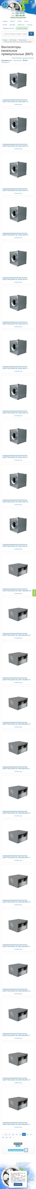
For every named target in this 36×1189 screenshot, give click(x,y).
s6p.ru (18, 1146)
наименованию (17, 60)
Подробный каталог (8, 28)
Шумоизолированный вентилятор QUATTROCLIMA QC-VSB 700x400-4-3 (16, 679)
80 (6, 1134)
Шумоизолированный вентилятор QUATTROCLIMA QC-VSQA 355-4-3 (15, 501)
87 (31, 1134)
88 (3, 1137)
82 (13, 1134)
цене (25, 60)
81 (9, 1134)
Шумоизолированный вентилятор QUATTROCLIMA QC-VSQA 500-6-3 (15, 145)
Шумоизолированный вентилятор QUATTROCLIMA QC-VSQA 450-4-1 (15, 367)
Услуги (26, 21)
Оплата (5, 25)
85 (24, 1134)
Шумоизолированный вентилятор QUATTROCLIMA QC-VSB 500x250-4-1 (16, 1034)
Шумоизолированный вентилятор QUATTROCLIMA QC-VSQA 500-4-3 (15, 189)
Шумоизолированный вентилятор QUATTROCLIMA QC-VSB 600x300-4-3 (16, 812)
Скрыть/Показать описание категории (23, 58)
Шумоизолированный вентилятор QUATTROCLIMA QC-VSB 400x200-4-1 (16, 1123)
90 (10, 1137)
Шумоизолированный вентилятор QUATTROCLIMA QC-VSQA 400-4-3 (15, 412)
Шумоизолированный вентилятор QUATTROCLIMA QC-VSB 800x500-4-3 (16, 634)
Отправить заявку (22, 28)
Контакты (29, 25)
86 (27, 1134)
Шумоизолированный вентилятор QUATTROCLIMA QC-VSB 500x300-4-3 (16, 901)
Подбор (34, 592)
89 (6, 1137)
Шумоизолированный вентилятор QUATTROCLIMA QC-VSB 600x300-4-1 (16, 856)
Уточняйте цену (18, 104)
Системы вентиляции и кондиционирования (23, 1164)
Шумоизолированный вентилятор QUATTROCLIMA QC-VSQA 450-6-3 (15, 234)
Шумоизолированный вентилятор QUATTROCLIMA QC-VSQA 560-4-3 (15, 101)
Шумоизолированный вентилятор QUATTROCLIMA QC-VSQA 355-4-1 (15, 545)
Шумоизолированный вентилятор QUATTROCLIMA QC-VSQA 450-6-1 (15, 278)
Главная (5, 21)
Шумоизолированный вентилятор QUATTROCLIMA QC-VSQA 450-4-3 (15, 323)
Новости (12, 21)
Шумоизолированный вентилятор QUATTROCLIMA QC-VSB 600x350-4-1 (16, 768)
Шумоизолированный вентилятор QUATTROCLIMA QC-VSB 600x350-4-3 (16, 723)
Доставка (12, 25)
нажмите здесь (13, 1182)
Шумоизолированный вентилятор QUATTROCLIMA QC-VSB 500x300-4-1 (16, 945)
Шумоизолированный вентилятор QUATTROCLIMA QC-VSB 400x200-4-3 (16, 1079)
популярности (5, 62)
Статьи (20, 21)
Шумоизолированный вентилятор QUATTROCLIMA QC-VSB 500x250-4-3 (16, 990)
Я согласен (18, 1184)
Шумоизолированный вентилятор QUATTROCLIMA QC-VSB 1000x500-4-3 (17, 590)
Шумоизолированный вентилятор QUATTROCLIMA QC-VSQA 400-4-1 (15, 456)
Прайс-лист (21, 25)
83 (16, 1134)
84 (20, 1134)
